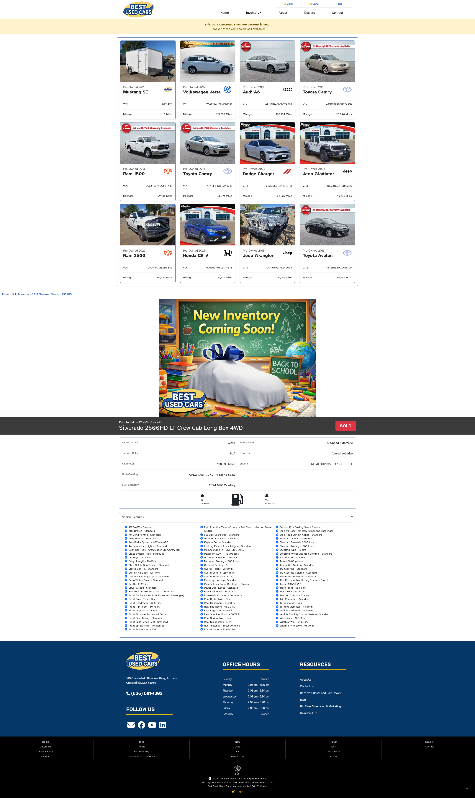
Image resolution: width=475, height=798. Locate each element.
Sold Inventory (20, 294)
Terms (141, 746)
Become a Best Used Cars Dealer (320, 693)
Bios (141, 741)
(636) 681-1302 (146, 693)
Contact (337, 13)
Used (237, 746)
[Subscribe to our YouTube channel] (152, 727)
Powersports (237, 756)
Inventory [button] (252, 13)
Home (224, 13)
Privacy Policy (45, 751)
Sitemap (45, 756)
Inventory (45, 746)
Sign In (289, 4)
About (283, 13)
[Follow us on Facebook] (141, 727)
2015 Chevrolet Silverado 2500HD (52, 294)
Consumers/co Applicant (141, 756)
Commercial (333, 751)
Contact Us (307, 686)
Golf (333, 746)
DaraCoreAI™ (308, 713)
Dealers (309, 13)
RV (237, 751)
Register (315, 4)
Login (239, 791)
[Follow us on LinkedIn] (162, 727)
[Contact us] (131, 727)
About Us (305, 680)
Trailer (333, 741)
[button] (237, 575)
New (237, 741)
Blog (340, 4)
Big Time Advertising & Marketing (320, 706)
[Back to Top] (467, 789)
